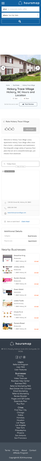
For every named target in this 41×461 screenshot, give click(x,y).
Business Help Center (20, 381)
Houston (20, 420)
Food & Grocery (18, 303)
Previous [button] (3, 68)
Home (8, 85)
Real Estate (16, 85)
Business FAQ (20, 384)
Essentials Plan (20, 401)
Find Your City (21, 410)
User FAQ (20, 367)
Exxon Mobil (18, 289)
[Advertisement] (20, 40)
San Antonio (20, 436)
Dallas (20, 415)
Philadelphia (20, 430)
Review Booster (20, 396)
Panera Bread (19, 323)
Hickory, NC (23, 261)
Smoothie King (19, 255)
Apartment (32, 241)
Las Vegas (20, 423)
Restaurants (17, 258)
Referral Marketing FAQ (20, 386)
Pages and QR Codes (20, 399)
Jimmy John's (19, 267)
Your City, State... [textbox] (14, 15)
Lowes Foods (19, 301)
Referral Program (20, 365)
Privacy (16, 450)
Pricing (20, 376)
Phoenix (20, 433)
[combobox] (20, 15)
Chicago (20, 413)
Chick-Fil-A (18, 312)
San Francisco (20, 438)
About (24, 450)
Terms (7, 450)
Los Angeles (20, 425)
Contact (32, 450)
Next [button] (38, 68)
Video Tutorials (20, 378)
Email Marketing (20, 391)
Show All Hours (21, 166)
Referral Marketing (20, 394)
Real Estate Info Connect (20, 389)
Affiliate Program (20, 453)
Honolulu (20, 418)
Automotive (17, 292)
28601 (18, 261)
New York (20, 428)
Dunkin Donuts (19, 278)
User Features (20, 370)
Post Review (29, 104)
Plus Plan (20, 404)
